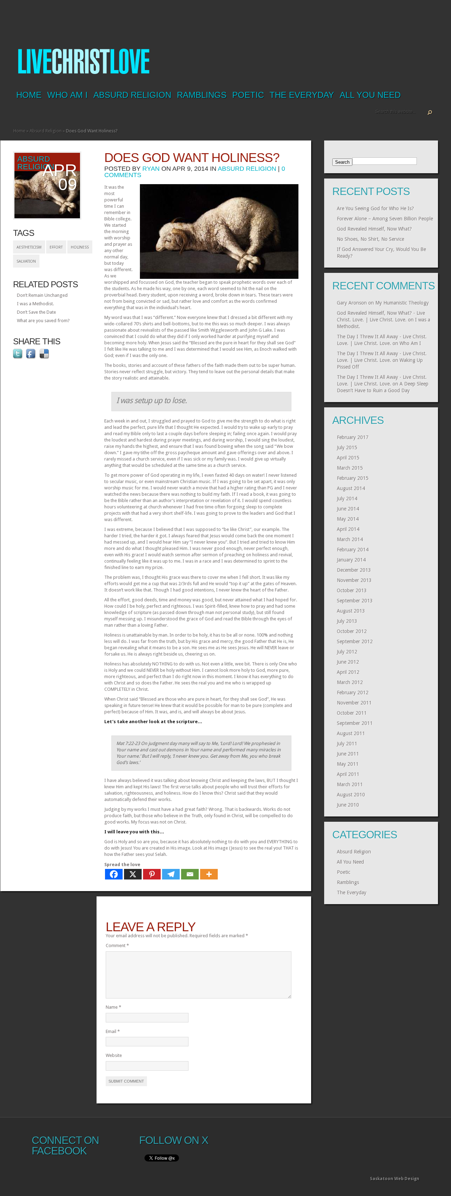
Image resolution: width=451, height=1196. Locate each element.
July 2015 (347, 447)
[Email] (190, 874)
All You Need (370, 95)
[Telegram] (171, 874)
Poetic (248, 95)
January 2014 (351, 560)
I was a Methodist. (35, 303)
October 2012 (352, 631)
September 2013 (355, 600)
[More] (209, 874)
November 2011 (354, 703)
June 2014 (348, 509)
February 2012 (353, 692)
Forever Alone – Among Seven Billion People (385, 218)
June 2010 (348, 805)
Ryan (151, 168)
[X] (133, 874)
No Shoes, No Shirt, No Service (370, 239)
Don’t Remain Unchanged (42, 295)
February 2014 (353, 549)
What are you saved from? (43, 320)
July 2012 (347, 652)
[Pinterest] (152, 874)
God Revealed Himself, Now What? (374, 229)
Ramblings (202, 95)
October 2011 (352, 713)
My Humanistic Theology (402, 303)
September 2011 (355, 723)
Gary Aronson (352, 303)
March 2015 (350, 468)
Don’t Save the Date (36, 312)
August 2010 (351, 794)
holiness (80, 247)
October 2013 (352, 590)
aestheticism (29, 247)
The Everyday (302, 95)
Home (29, 95)
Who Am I (67, 95)
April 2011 (348, 774)
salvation (26, 261)
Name (113, 1007)
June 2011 (348, 754)
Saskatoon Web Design (394, 1178)
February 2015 (353, 478)
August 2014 (351, 488)
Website (114, 1055)
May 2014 (348, 519)
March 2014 (350, 539)
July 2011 (347, 743)
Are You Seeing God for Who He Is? (375, 208)
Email (113, 1031)
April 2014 (348, 529)
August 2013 (351, 611)
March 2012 (350, 682)
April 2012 (348, 672)
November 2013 (354, 580)
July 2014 (347, 498)
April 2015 (348, 458)
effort (56, 247)
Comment (117, 945)
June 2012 (348, 662)
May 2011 (348, 764)
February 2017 (353, 437)
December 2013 (354, 570)
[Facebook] (114, 874)
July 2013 (347, 621)
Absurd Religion (132, 95)
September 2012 (355, 641)
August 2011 (351, 733)
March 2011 (350, 784)
